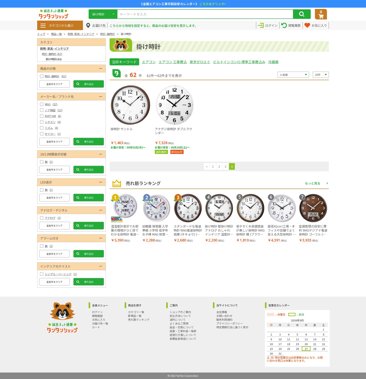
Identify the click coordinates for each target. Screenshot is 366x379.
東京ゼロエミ (200, 61)
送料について (178, 319)
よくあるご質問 (179, 323)
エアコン (149, 61)
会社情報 (221, 312)
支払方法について (180, 316)
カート (96, 327)
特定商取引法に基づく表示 (232, 327)
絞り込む (89, 84)
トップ (41, 34)
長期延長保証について (183, 339)
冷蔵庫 (273, 61)
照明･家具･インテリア (81, 34)
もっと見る (312, 183)
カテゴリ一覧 (136, 312)
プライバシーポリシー (229, 323)
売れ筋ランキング (138, 319)
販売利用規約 (224, 319)
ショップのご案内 (180, 312)
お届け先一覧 (100, 323)
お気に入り (98, 319)
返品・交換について (182, 327)
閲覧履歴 (97, 316)
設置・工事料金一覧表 (183, 331)
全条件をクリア (55, 84)
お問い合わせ (224, 316)
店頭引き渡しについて (183, 335)
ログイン (97, 312)
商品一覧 (56, 34)
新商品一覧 (134, 316)
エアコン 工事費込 (173, 61)
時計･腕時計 (107, 34)
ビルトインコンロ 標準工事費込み (239, 61)
